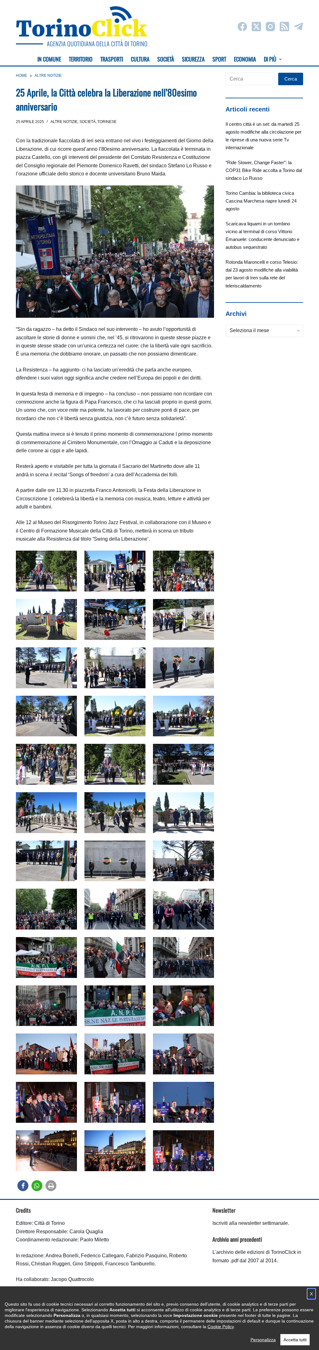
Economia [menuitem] (245, 59)
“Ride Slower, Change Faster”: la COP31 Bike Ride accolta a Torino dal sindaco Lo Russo (264, 170)
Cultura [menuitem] (140, 59)
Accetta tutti (295, 1339)
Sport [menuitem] (219, 59)
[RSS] (284, 26)
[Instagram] (270, 26)
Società (87, 122)
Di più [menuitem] (270, 59)
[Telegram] (298, 26)
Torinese (107, 122)
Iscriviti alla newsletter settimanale (250, 1223)
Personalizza (263, 1339)
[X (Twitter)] (256, 26)
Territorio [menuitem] (81, 59)
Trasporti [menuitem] (111, 59)
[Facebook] (242, 26)
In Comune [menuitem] (49, 59)
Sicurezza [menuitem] (193, 59)
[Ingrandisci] (69, 559)
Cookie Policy (220, 1326)
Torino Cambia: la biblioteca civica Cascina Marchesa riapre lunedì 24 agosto (261, 200)
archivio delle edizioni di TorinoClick (256, 1252)
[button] (22, 1185)
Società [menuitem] (165, 59)
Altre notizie (64, 122)
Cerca (290, 78)
